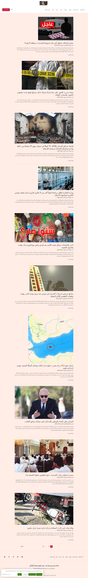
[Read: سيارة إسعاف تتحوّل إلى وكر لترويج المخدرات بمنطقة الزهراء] (55, 28)
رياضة (57, 9)
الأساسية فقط (32, 574)
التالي (21, 546)
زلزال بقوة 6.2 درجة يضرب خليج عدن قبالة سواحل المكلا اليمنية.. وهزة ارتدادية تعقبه (45, 366)
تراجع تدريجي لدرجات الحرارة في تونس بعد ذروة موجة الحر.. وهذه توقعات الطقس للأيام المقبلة (46, 295)
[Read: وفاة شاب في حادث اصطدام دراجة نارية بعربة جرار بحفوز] (44, 509)
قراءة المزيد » (70, 55)
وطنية (64, 197)
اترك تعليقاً (71, 45)
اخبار (53, 9)
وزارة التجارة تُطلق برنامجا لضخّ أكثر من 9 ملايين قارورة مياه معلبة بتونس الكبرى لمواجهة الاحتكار (44, 194)
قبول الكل (39, 574)
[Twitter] (22, 556)
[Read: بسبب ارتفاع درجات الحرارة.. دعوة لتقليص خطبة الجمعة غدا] (44, 456)
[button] (11, 10)
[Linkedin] (17, 556)
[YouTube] (4, 556)
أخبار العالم (82, 9)
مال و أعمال (47, 9)
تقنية (61, 9)
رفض (20, 574)
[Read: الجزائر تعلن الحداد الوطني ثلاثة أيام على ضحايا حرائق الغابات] (44, 402)
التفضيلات (25, 574)
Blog (67, 45)
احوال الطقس (65, 298)
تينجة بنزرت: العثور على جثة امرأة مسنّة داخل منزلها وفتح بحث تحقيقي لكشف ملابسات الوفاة (45, 93)
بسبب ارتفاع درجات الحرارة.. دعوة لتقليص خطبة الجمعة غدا (49, 475)
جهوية (70, 9)
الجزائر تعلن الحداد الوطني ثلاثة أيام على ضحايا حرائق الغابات (49, 421)
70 (43, 546)
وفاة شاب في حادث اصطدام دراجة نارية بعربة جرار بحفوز (50, 528)
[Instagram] (13, 556)
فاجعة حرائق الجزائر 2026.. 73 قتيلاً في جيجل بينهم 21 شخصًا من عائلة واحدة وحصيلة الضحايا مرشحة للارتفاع (45, 147)
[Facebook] (9, 556)
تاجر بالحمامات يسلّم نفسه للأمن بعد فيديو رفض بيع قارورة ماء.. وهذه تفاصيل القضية (45, 246)
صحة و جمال (75, 9)
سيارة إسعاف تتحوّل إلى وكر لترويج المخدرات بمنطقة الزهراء (48, 43)
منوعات (65, 9)
